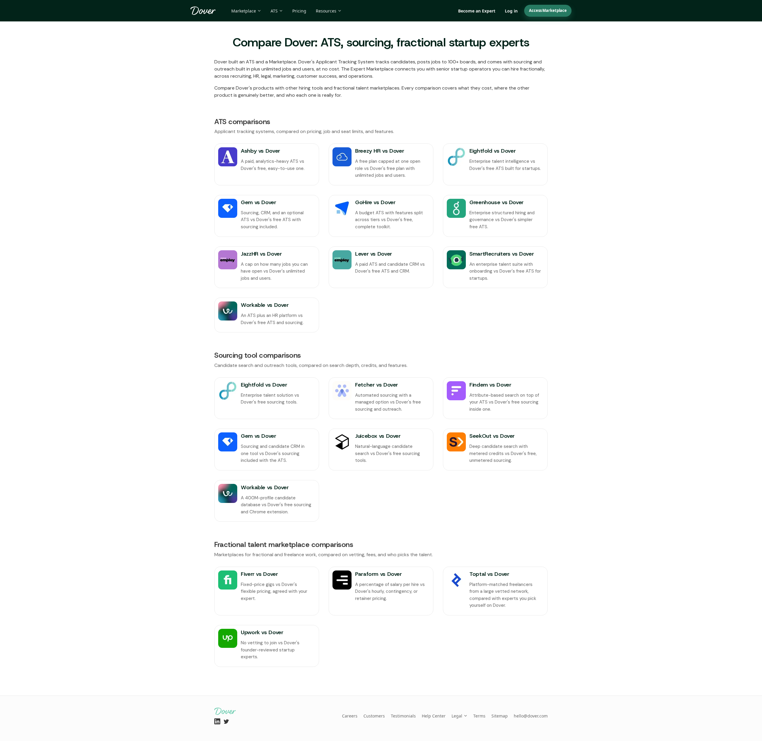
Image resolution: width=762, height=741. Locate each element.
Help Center (434, 716)
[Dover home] (203, 11)
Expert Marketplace (372, 69)
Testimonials (403, 716)
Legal (457, 716)
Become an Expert (476, 11)
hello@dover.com (531, 716)
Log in (511, 11)
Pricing (299, 11)
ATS (274, 11)
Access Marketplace (548, 10)
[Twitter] (226, 721)
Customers (374, 716)
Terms (479, 716)
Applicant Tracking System (345, 62)
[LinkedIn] (217, 721)
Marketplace (243, 11)
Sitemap (499, 716)
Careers (349, 716)
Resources (326, 11)
